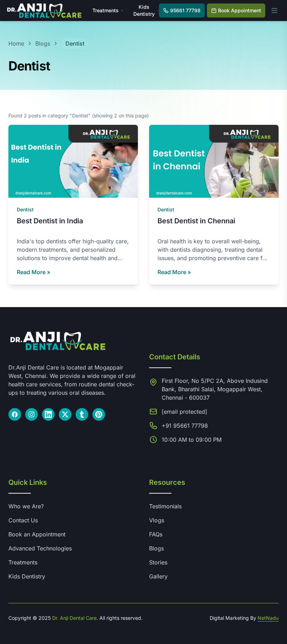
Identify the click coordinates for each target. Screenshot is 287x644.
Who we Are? (26, 506)
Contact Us (23, 520)
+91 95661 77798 (185, 425)
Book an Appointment (36, 534)
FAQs (155, 534)
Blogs (42, 43)
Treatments (105, 10)
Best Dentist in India (50, 221)
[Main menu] (274, 11)
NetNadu (268, 618)
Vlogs (156, 520)
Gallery (158, 576)
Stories (158, 562)
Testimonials (165, 506)
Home (16, 43)
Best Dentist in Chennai (196, 221)
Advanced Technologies (40, 548)
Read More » (33, 272)
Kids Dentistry (26, 576)
